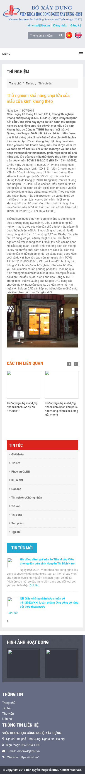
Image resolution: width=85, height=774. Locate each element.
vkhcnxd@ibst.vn (38, 25)
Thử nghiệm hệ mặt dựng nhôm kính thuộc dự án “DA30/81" (22, 407)
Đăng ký (75, 25)
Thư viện (8, 713)
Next (76, 364)
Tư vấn (15, 506)
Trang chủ (15, 83)
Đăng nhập (60, 25)
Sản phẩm (17, 523)
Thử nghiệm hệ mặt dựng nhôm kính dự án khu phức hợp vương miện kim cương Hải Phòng (61, 408)
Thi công (16, 515)
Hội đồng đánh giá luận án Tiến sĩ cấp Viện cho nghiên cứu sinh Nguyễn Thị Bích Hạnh (47, 561)
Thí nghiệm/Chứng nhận (26, 497)
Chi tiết (34, 585)
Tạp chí (15, 532)
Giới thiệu (17, 454)
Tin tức (30, 83)
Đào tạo (16, 489)
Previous (69, 364)
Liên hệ (7, 718)
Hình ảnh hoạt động (28, 642)
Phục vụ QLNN (20, 471)
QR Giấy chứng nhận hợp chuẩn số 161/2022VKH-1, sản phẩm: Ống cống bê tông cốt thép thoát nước (49, 602)
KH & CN (17, 480)
